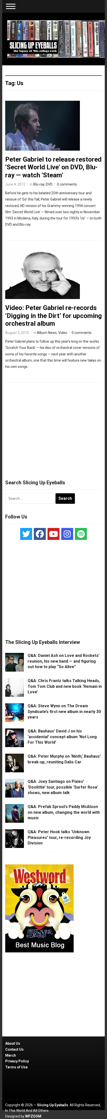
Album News (47, 333)
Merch (10, 1055)
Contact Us (14, 1049)
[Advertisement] (53, 429)
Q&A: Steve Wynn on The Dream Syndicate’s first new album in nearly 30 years (64, 711)
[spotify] (81, 534)
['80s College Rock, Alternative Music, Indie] (56, 39)
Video (62, 333)
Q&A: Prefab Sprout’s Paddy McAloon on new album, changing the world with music (64, 812)
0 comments (67, 184)
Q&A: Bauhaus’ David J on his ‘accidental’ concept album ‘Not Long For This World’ (62, 737)
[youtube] (53, 534)
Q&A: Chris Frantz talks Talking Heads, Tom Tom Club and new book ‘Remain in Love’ (65, 686)
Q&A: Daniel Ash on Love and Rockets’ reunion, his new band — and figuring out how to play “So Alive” (64, 661)
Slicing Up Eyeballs (52, 1105)
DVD (49, 184)
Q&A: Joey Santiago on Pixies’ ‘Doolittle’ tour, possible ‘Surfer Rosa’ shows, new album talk (63, 787)
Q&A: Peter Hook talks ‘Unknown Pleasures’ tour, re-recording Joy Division (59, 837)
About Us (12, 1043)
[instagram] (67, 534)
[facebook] (40, 534)
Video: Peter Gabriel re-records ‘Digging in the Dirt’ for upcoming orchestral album (53, 315)
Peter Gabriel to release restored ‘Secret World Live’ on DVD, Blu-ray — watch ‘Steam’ (53, 167)
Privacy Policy (17, 1061)
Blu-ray (38, 184)
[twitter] (26, 534)
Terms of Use (16, 1067)
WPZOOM (33, 1116)
